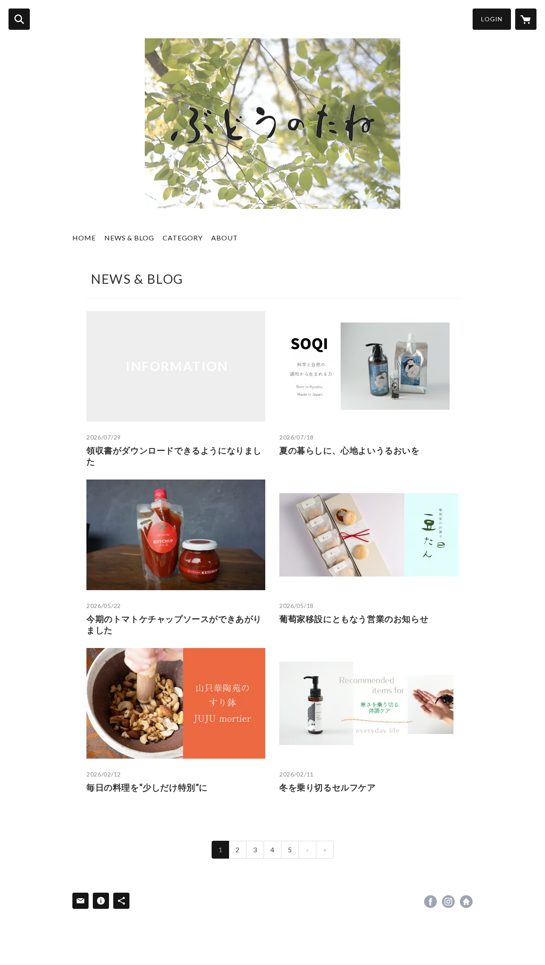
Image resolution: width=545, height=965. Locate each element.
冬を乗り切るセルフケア (327, 787)
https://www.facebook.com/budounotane (430, 901)
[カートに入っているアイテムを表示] (525, 19)
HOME (84, 238)
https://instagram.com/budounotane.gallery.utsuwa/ (448, 901)
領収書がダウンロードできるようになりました (174, 455)
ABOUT (224, 238)
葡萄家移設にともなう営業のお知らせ (353, 619)
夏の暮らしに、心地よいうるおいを (349, 450)
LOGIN (491, 19)
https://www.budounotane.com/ (466, 901)
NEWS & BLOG (129, 238)
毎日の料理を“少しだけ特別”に (147, 787)
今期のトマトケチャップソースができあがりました (174, 624)
